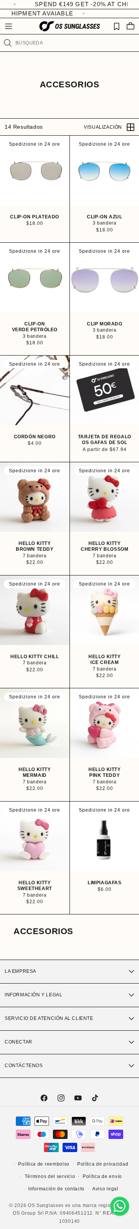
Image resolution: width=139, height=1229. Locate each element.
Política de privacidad (102, 1164)
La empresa (20, 971)
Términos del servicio (50, 1176)
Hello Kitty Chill (34, 656)
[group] (35, 170)
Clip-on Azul (104, 217)
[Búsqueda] (7, 42)
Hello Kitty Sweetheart (34, 885)
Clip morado (104, 323)
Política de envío (102, 1176)
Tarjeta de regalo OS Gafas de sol (104, 440)
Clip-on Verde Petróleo (35, 326)
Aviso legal (105, 1189)
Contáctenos (24, 1065)
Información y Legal (33, 994)
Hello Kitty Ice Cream (104, 659)
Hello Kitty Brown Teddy (35, 546)
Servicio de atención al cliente (49, 1018)
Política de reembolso (44, 1164)
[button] (8, 26)
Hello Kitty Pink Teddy (104, 772)
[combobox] (73, 43)
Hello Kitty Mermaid (35, 772)
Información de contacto (56, 1189)
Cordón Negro (35, 436)
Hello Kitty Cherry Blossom (104, 546)
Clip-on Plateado (34, 217)
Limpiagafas (104, 882)
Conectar (18, 1042)
